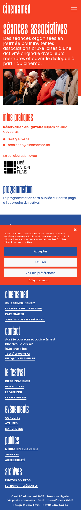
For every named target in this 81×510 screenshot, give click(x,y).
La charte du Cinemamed (23, 308)
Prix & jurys (14, 386)
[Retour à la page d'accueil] (16, 8)
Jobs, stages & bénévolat (25, 319)
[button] (75, 230)
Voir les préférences (40, 273)
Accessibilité (15, 460)
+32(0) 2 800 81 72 (17, 354)
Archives (13, 471)
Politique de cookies (39, 280)
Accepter (40, 251)
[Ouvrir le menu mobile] (74, 9)
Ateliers (11, 423)
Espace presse (15, 397)
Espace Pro (13, 392)
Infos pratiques (17, 381)
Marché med (14, 429)
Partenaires (14, 314)
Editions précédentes (21, 486)
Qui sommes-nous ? (20, 303)
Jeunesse (12, 454)
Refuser (40, 262)
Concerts (12, 418)
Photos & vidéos (18, 480)
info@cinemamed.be (20, 358)
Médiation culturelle (21, 449)
